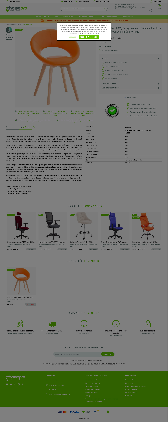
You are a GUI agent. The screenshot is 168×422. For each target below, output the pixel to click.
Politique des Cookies (73, 31)
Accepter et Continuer (88, 37)
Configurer (72, 37)
